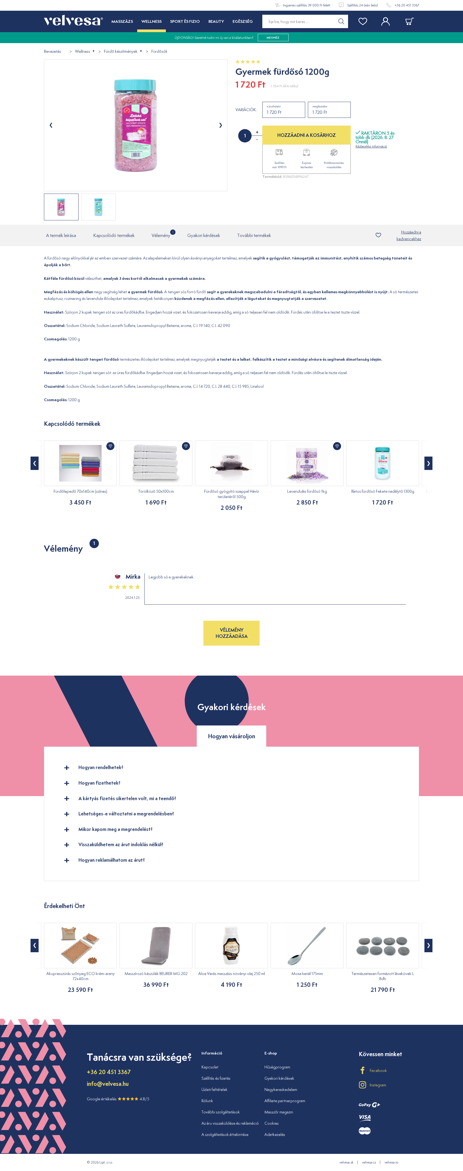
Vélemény (161, 234)
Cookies (271, 1123)
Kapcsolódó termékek (114, 235)
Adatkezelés (274, 1134)
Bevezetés (52, 51)
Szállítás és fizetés (215, 1078)
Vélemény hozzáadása (232, 633)
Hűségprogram (277, 1067)
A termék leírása (61, 235)
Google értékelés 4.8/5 (118, 1098)
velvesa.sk (346, 1162)
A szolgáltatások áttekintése (224, 1134)
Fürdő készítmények (120, 51)
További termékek (254, 235)
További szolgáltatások (220, 1111)
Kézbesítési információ (371, 146)
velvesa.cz (369, 1162)
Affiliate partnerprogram (284, 1100)
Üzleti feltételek (214, 1089)
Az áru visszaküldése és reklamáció (230, 1123)
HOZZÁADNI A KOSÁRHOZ (306, 135)
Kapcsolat (209, 1067)
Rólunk (207, 1100)
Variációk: (246, 110)
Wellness (82, 51)
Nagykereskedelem (280, 1089)
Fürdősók (159, 51)
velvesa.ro (391, 1162)
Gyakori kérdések (203, 235)
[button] (34, 463)
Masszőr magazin (278, 1111)
